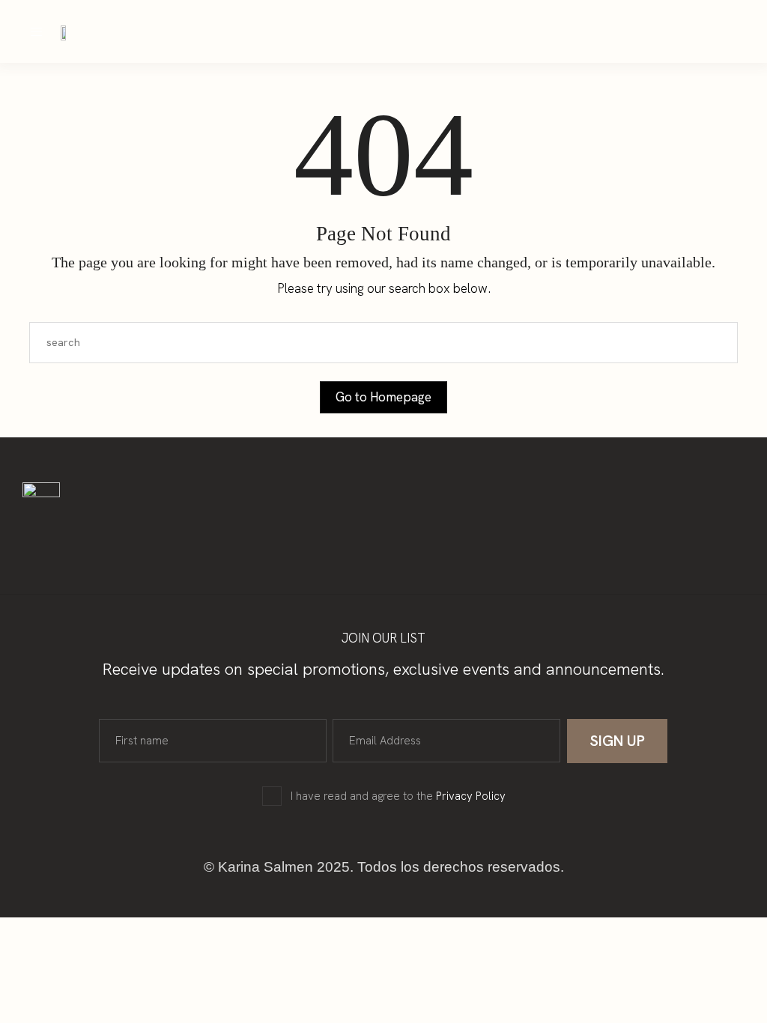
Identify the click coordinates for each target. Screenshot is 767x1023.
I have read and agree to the (398, 796)
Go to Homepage (383, 397)
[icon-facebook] (559, 31)
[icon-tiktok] (588, 31)
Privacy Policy (471, 796)
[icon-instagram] (531, 31)
